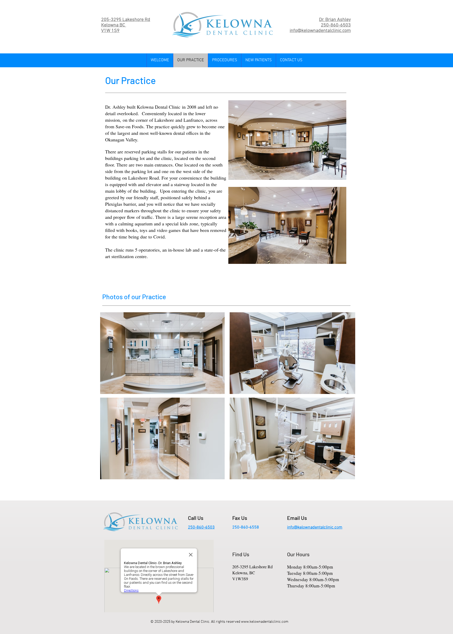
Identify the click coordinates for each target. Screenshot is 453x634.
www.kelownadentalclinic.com (264, 622)
